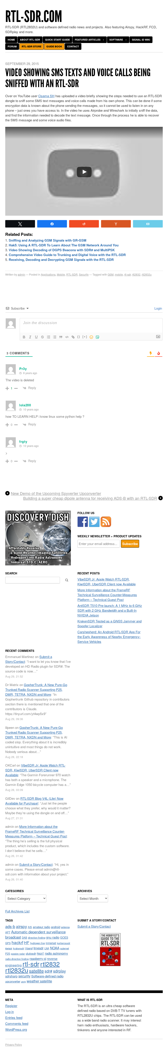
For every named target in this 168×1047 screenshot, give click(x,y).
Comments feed (16, 1023)
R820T (40, 953)
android (55, 927)
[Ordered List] (49, 337)
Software (116, 39)
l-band (29, 948)
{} (78, 336)
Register (11, 1005)
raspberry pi (38, 958)
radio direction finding (17, 959)
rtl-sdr (127, 274)
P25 (7, 953)
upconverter (12, 981)
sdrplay (59, 971)
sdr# (48, 971)
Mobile (61, 274)
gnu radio (52, 937)
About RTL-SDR (30, 39)
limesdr (38, 948)
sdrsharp (11, 976)
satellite (36, 971)
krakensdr (18, 948)
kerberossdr (63, 943)
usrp (23, 981)
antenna (65, 927)
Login (158, 308)
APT (7, 932)
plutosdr (31, 953)
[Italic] (30, 337)
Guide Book (54, 46)
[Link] (73, 337)
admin (21, 274)
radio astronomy (56, 953)
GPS (8, 943)
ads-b (10, 926)
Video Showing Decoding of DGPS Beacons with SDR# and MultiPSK (62, 249)
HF (26, 942)
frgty (23, 441)
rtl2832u (147, 274)
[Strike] (42, 337)
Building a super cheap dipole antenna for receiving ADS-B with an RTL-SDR (90, 498)
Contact (73, 46)
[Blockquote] (61, 337)
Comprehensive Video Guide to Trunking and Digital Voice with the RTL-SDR (67, 254)
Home (11, 39)
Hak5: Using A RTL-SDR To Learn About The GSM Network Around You (64, 245)
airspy (21, 926)
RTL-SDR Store (31, 46)
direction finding (36, 937)
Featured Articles (87, 39)
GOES (64, 937)
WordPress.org (16, 1029)
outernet (64, 948)
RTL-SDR (72, 274)
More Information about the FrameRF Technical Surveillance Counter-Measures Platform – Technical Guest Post (107, 595)
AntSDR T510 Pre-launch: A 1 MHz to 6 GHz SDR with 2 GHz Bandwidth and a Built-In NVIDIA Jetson (109, 610)
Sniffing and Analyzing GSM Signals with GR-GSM (47, 240)
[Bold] (24, 337)
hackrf (17, 942)
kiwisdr (8, 948)
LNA (46, 948)
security (24, 976)
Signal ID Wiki (141, 39)
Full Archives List (17, 911)
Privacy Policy (13, 1044)
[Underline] (36, 337)
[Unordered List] (55, 337)
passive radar (18, 953)
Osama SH (46, 95)
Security (84, 274)
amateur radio (41, 927)
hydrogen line (37, 943)
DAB (24, 937)
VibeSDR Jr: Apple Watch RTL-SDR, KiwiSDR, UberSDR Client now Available (106, 581)
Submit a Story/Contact (35, 864)
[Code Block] (67, 337)
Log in (9, 1011)
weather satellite (39, 981)
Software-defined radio (47, 976)
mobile (119, 274)
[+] (84, 336)
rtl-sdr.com (33, 16)
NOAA (54, 947)
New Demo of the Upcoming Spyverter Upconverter (56, 493)
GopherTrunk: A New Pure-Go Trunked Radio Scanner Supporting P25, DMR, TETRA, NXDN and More (36, 689)
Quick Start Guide (57, 39)
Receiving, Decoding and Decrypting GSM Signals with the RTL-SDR (61, 259)
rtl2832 (136, 274)
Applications (48, 274)
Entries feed (13, 1017)
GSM (111, 274)
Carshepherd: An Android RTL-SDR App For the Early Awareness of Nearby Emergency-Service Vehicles (109, 636)
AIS (30, 927)
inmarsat (51, 943)
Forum (12, 46)
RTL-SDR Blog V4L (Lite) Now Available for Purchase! (34, 800)
